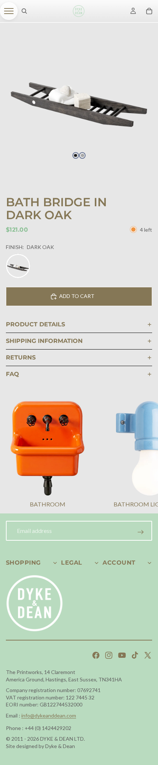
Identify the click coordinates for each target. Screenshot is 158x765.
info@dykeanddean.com (48, 715)
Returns (21, 357)
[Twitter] (147, 655)
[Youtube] (122, 655)
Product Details (35, 324)
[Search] (24, 11)
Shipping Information (44, 340)
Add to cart (76, 296)
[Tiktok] (134, 655)
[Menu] (9, 11)
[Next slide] (143, 455)
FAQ (12, 374)
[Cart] (149, 11)
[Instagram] (108, 655)
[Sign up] (140, 532)
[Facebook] (95, 655)
